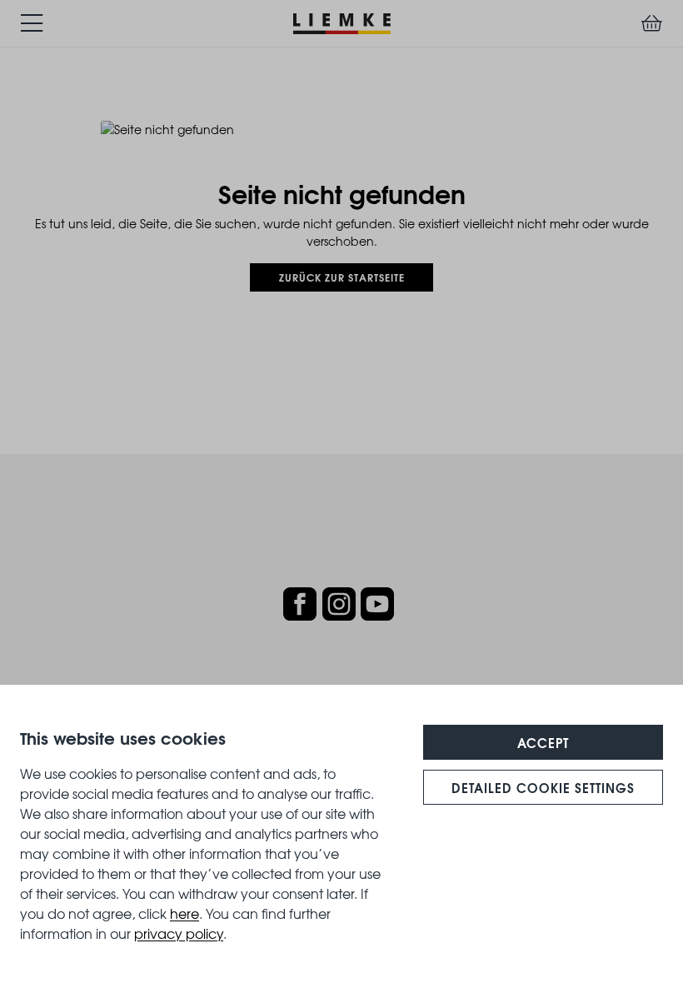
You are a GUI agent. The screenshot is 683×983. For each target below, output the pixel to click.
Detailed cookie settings (543, 787)
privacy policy (178, 933)
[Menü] (32, 23)
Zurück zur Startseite (342, 277)
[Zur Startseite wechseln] (342, 20)
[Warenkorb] (651, 23)
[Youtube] (377, 604)
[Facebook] (300, 604)
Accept (543, 742)
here (184, 913)
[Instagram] (339, 604)
